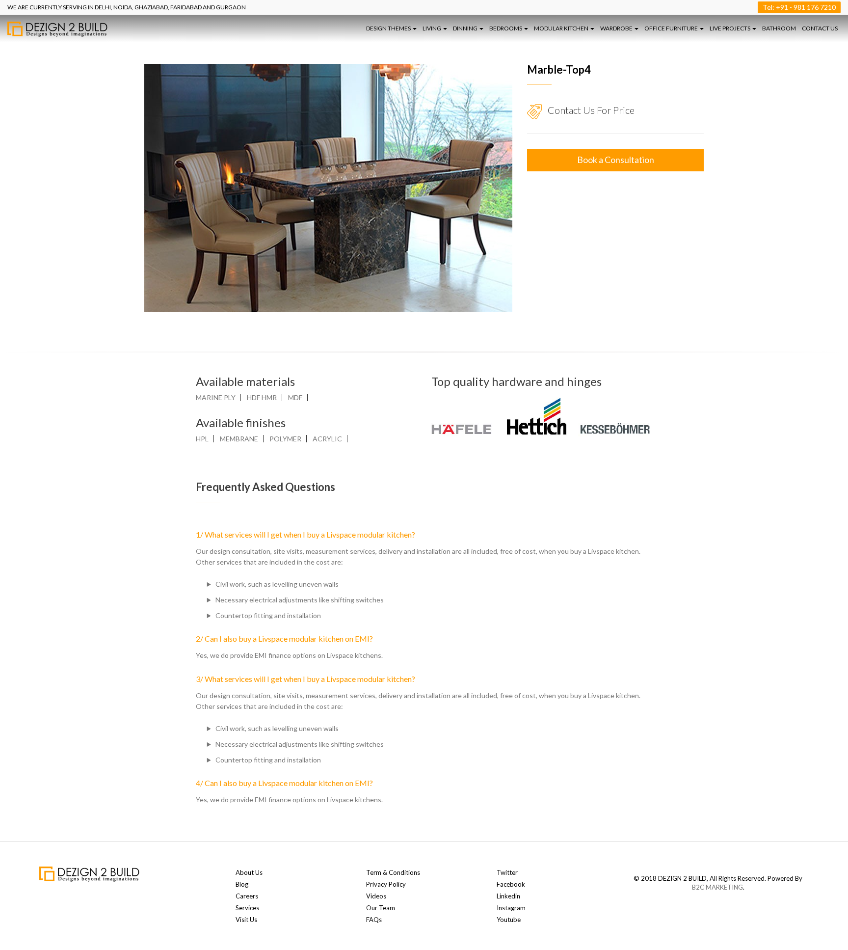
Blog (242, 884)
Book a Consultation (615, 159)
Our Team (380, 908)
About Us (249, 872)
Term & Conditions (393, 872)
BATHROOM (779, 28)
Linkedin (508, 896)
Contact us (820, 28)
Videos (376, 896)
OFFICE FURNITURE (671, 28)
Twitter (507, 872)
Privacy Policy (386, 884)
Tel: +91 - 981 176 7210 (799, 7)
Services (247, 908)
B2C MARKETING (717, 887)
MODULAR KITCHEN (561, 28)
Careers (247, 896)
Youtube (509, 919)
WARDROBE (617, 28)
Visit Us (246, 919)
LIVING (432, 28)
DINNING (465, 28)
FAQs (374, 919)
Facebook (511, 884)
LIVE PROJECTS (730, 28)
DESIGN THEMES (389, 28)
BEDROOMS (506, 28)
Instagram (511, 908)
